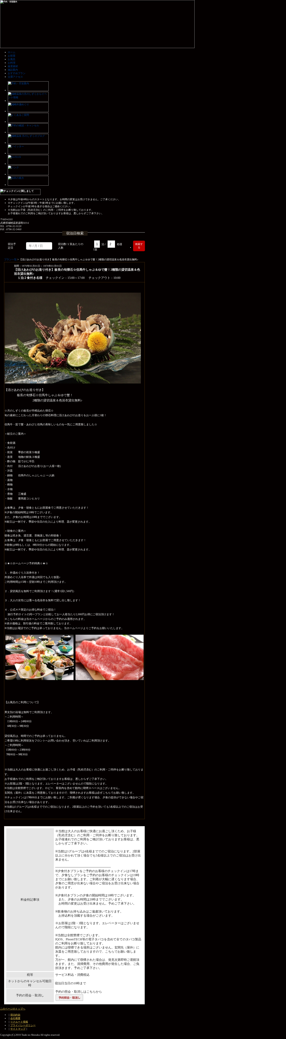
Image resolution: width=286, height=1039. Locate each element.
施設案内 (13, 69)
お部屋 (11, 55)
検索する (139, 246)
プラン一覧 (10, 259)
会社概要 (15, 1018)
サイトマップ (17, 1028)
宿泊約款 (15, 1014)
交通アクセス (15, 76)
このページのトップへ (12, 1008)
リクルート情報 (19, 1021)
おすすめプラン (16, 73)
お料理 (11, 62)
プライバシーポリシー (23, 1025)
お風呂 (11, 59)
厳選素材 (13, 66)
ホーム (11, 52)
